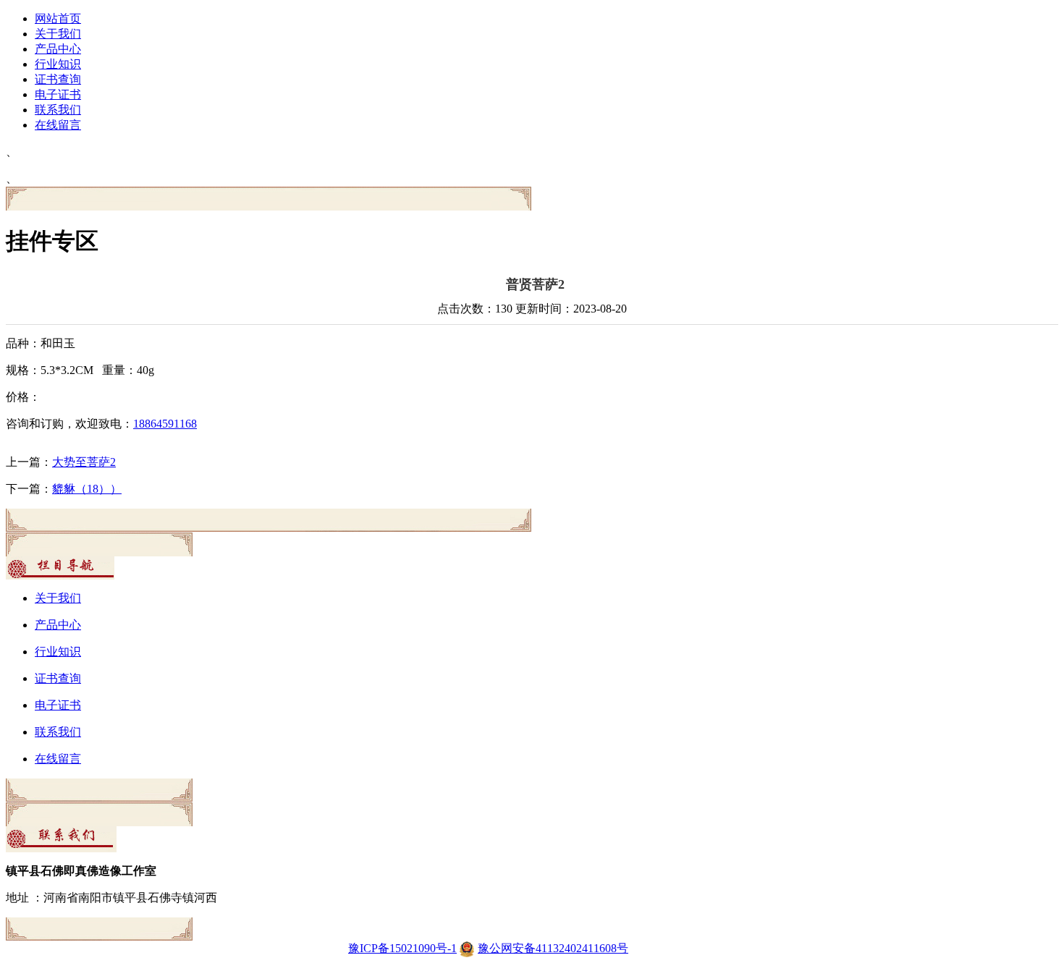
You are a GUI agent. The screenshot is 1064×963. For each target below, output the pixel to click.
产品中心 (58, 49)
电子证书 (58, 94)
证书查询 (58, 79)
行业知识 (58, 64)
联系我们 (58, 109)
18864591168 (165, 423)
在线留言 (58, 125)
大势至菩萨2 (84, 462)
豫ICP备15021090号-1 (402, 948)
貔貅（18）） (87, 489)
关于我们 (58, 33)
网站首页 (58, 18)
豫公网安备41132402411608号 (553, 948)
